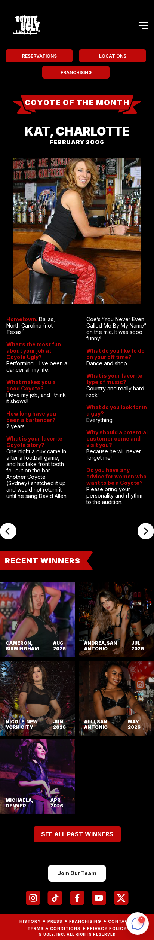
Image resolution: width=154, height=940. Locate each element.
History (30, 921)
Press (54, 921)
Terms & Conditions (53, 928)
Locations (112, 56)
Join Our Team (77, 873)
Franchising (76, 72)
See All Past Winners (77, 834)
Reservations (39, 56)
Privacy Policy (107, 928)
